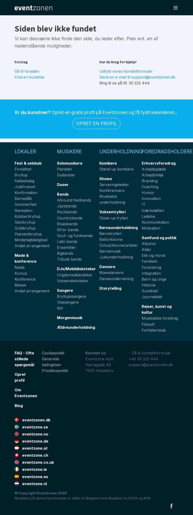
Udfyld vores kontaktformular (126, 71)
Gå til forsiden (27, 71)
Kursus (21, 273)
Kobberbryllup (27, 216)
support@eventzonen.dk (151, 364)
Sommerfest (25, 204)
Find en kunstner (30, 77)
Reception (23, 210)
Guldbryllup (25, 228)
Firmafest (23, 169)
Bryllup (21, 175)
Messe (20, 285)
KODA (132, 498)
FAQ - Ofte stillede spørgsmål (24, 359)
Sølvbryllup (25, 222)
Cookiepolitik (53, 353)
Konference (25, 279)
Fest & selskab (28, 163)
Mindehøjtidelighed (31, 240)
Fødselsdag (24, 180)
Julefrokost (25, 186)
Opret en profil (96, 123)
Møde (20, 267)
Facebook (171, 505)
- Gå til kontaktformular (150, 353)
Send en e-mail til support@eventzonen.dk (137, 77)
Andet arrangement (32, 245)
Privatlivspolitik (55, 370)
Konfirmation (26, 192)
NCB (147, 498)
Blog (19, 405)
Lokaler (25, 151)
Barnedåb (23, 198)
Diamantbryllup (28, 234)
